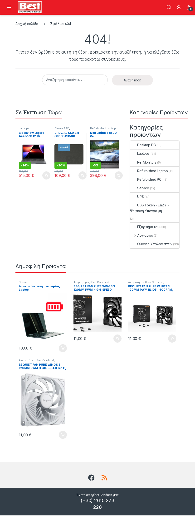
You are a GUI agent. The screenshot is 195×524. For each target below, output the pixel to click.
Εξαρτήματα (147, 227)
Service (143, 188)
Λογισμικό (145, 235)
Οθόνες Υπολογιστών (154, 244)
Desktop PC (146, 145)
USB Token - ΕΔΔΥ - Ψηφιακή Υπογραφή (149, 208)
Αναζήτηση (168, 7)
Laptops (24, 128)
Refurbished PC (149, 179)
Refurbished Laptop (103, 128)
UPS (140, 197)
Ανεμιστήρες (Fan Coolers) (91, 282)
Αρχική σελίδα (27, 24)
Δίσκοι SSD (61, 128)
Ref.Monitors (146, 162)
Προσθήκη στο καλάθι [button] (42, 175)
